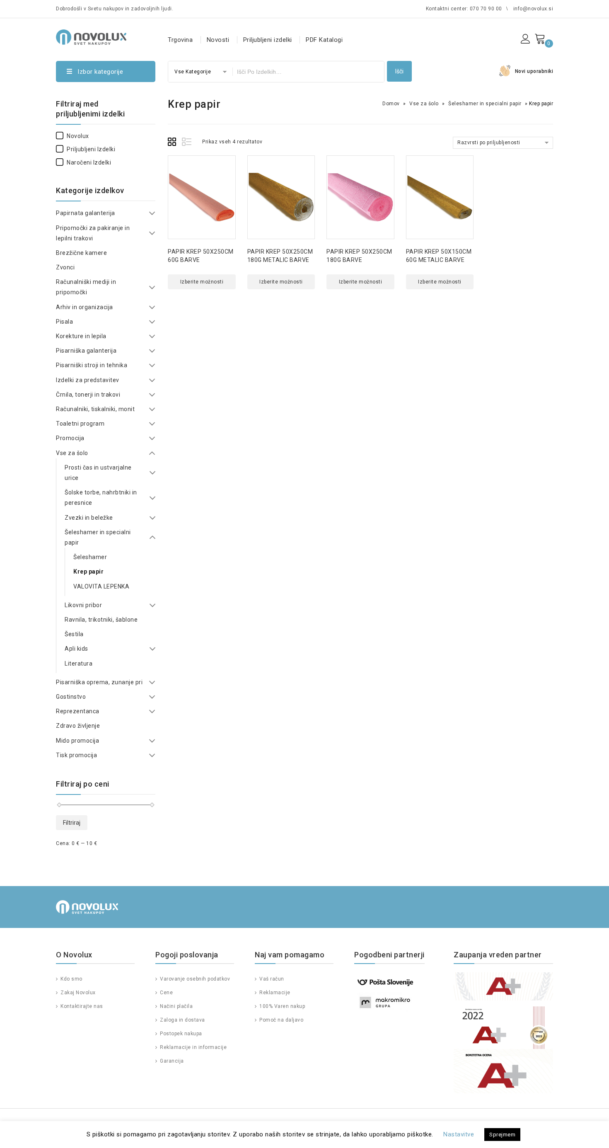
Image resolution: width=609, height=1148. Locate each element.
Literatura (78, 663)
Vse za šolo (424, 104)
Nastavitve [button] (458, 1134)
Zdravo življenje (78, 725)
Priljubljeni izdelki (267, 40)
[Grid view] (173, 143)
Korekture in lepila (81, 336)
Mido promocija (77, 740)
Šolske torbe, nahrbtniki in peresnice (101, 497)
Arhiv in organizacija (84, 307)
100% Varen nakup (281, 1006)
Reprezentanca (77, 711)
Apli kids (76, 648)
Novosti (218, 40)
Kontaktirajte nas (81, 1006)
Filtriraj (71, 822)
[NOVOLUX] (91, 36)
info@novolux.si (533, 9)
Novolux (78, 136)
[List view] (187, 143)
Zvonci (65, 267)
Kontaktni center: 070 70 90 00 (464, 9)
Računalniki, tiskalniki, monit (95, 409)
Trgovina (180, 40)
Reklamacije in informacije (193, 1047)
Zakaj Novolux (77, 992)
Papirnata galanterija (85, 213)
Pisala (64, 321)
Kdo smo (70, 979)
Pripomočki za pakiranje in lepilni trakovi (93, 233)
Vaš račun (271, 979)
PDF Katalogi (324, 40)
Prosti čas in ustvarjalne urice (98, 472)
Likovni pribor (83, 605)
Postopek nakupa (180, 1034)
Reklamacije (274, 992)
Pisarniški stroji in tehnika (91, 365)
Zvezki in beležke (89, 517)
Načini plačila (176, 1006)
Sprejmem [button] (502, 1134)
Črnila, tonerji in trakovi (88, 394)
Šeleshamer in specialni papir (485, 104)
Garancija (171, 1061)
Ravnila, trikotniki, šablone (101, 619)
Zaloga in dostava (182, 1020)
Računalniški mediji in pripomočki (86, 287)
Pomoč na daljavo (280, 1020)
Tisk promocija (76, 755)
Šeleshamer (90, 557)
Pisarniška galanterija (86, 350)
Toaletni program (80, 423)
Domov (391, 104)
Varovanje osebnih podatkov (194, 979)
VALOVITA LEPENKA (101, 586)
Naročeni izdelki (89, 162)
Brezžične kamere (81, 252)
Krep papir (88, 571)
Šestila (74, 634)
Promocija (70, 438)
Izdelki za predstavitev (87, 380)
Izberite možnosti (202, 282)
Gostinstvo (71, 696)
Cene (166, 992)
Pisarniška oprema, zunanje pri (99, 682)
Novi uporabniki (534, 71)
